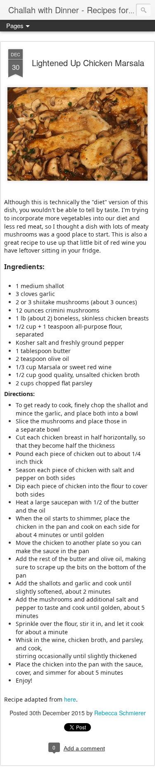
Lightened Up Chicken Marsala (88, 63)
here (70, 699)
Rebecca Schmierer (120, 713)
